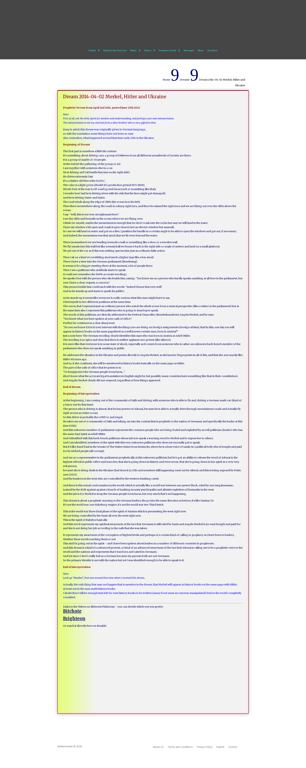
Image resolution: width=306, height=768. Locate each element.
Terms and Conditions (180, 747)
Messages (189, 50)
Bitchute (72, 611)
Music (133, 50)
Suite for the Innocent (114, 50)
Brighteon (74, 618)
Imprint (220, 747)
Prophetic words (167, 50)
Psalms (92, 50)
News (200, 50)
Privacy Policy (204, 747)
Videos (147, 50)
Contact (232, 747)
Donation (212, 50)
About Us (158, 747)
